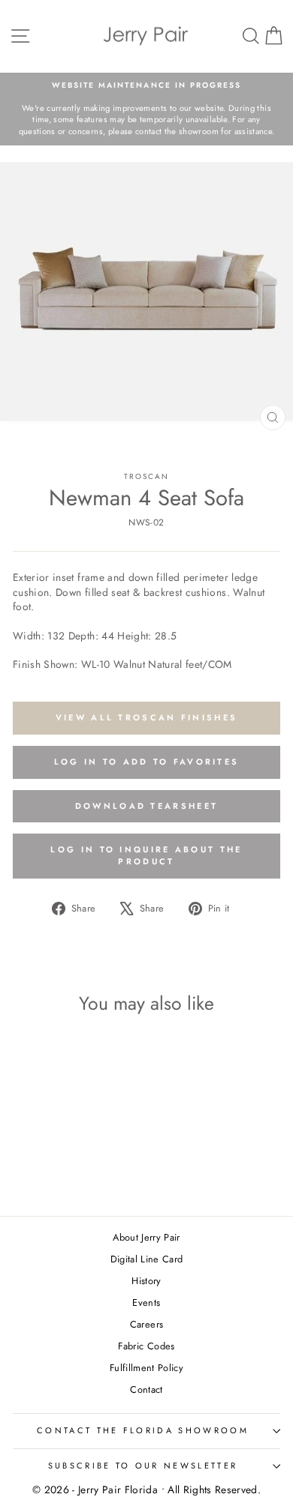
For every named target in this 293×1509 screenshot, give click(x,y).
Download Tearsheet (146, 806)
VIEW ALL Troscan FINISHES (147, 717)
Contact (146, 1389)
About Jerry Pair (146, 1237)
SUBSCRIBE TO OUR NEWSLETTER (142, 1466)
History (146, 1281)
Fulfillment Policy (146, 1368)
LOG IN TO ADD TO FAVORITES (147, 762)
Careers (146, 1324)
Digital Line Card (146, 1259)
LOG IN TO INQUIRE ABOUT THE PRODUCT (146, 855)
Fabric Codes (146, 1346)
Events (146, 1302)
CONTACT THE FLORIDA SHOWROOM (143, 1430)
